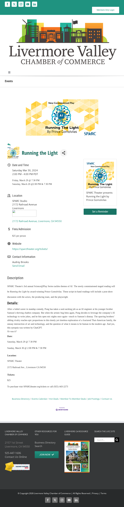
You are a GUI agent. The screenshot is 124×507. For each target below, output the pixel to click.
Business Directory (21, 398)
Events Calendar (39, 398)
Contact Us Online (16, 457)
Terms (103, 493)
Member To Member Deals (73, 398)
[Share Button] (63, 153)
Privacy (95, 493)
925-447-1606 (13, 453)
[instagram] (21, 4)
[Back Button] (8, 144)
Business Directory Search (45, 444)
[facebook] (7, 4)
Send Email (18, 265)
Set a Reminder (100, 211)
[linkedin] (34, 4)
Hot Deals (53, 398)
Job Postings (94, 398)
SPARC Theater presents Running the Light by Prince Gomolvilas (99, 196)
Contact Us (107, 398)
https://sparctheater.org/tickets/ (30, 249)
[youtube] (27, 4)
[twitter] (14, 4)
